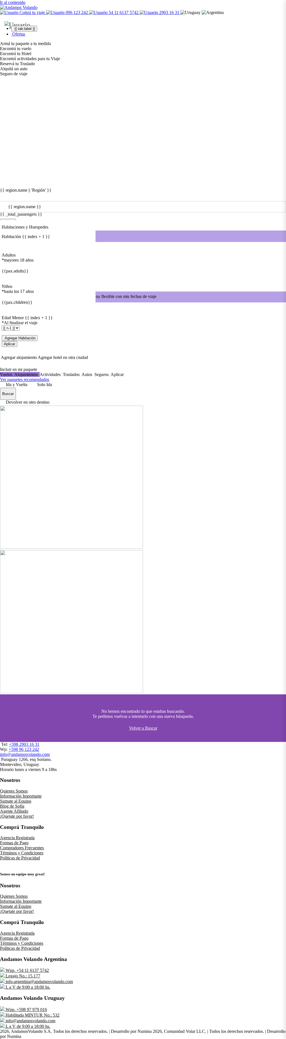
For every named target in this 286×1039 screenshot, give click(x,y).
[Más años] (5, 277)
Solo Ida (44, 384)
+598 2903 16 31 (24, 744)
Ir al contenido (12, 2)
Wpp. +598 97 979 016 (25, 1009)
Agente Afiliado (14, 811)
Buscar (8, 394)
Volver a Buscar (143, 728)
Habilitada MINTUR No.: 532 (31, 1015)
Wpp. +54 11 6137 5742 (26, 970)
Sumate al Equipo (15, 801)
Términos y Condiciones (21, 852)
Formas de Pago (14, 842)
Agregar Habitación (19, 338)
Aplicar (9, 344)
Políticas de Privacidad (20, 857)
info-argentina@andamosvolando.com (38, 981)
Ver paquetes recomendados (24, 379)
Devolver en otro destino (27, 402)
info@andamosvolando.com (25, 754)
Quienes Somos (14, 791)
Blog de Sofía (12, 806)
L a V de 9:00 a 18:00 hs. (27, 987)
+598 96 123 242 (24, 749)
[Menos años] (5, 265)
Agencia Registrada (17, 837)
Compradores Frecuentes (22, 847)
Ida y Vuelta (16, 384)
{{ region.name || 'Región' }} (25, 190)
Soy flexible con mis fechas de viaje (124, 296)
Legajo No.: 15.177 (22, 976)
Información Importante (21, 796)
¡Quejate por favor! (17, 816)
